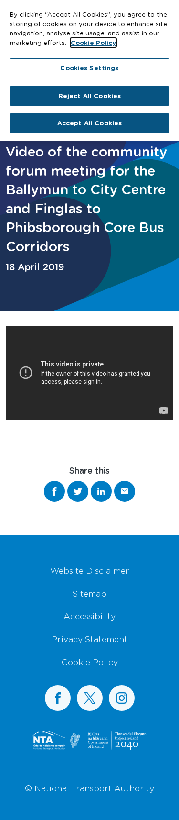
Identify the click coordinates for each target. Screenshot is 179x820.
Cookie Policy (90, 661)
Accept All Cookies (89, 123)
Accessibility (89, 615)
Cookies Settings (89, 68)
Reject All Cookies (89, 95)
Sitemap (89, 593)
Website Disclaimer (89, 570)
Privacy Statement (89, 638)
